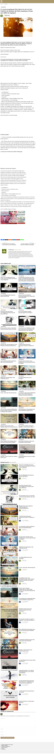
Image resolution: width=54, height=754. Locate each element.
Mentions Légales (5, 745)
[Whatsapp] (22, 239)
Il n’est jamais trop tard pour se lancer (26, 691)
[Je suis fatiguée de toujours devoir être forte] (9, 287)
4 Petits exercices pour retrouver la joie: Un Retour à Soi (26, 345)
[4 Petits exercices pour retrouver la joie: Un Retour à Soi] (27, 337)
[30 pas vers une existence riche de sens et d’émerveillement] (9, 337)
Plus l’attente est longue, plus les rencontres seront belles (8, 441)
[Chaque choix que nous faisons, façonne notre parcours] (9, 418)
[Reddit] (10, 239)
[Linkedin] (14, 239)
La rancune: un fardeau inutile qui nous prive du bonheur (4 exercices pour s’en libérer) (27, 329)
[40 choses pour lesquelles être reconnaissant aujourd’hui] (27, 402)
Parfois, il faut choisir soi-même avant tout (9, 457)
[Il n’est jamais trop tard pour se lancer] (9, 695)
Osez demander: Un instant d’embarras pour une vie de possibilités (26, 671)
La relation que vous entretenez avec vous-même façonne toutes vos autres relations (27, 394)
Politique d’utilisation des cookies (7, 744)
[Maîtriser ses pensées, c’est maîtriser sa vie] (9, 370)
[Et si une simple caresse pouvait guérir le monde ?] (27, 304)
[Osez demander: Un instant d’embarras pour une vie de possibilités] (9, 675)
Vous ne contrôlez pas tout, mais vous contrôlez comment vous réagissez (9, 278)
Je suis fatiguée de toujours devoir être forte (8, 295)
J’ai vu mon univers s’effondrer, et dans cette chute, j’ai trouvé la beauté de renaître (9, 410)
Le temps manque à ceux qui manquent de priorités (26, 441)
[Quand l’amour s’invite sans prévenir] (9, 705)
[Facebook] (2, 239)
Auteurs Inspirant (4, 747)
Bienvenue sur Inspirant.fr (6, 746)
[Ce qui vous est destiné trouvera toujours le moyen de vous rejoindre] (27, 287)
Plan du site (4, 749)
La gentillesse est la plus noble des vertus (27, 457)
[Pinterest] (18, 239)
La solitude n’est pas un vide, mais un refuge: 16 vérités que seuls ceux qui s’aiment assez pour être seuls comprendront (27, 279)
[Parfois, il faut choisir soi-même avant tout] (9, 449)
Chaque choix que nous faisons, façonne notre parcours (9, 426)
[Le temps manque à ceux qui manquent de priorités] (27, 434)
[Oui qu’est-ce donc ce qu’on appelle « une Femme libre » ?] (27, 418)
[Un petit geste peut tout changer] (27, 370)
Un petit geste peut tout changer (25, 378)
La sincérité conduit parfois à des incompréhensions (8, 361)
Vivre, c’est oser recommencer (8, 392)
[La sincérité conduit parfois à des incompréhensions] (9, 353)
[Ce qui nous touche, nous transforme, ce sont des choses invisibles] (27, 353)
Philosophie (3, 293)
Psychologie (21, 293)
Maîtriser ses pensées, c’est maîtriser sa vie (8, 378)
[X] (6, 239)
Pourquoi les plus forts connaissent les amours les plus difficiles (8, 312)
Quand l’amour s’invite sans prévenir (26, 702)
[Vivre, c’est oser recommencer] (9, 385)
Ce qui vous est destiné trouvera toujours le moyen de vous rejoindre (27, 296)
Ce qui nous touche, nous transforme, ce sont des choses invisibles (27, 362)
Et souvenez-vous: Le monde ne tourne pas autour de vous (8, 328)
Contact (3, 748)
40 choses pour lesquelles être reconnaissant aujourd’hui (27, 410)
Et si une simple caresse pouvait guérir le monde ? (25, 312)
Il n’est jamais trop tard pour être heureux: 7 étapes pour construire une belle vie (26, 682)
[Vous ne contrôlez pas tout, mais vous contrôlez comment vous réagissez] (9, 270)
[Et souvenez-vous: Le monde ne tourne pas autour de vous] (9, 320)
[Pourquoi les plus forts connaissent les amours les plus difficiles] (9, 304)
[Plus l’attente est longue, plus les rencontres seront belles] (9, 434)
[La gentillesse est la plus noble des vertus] (27, 449)
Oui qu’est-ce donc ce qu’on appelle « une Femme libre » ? (26, 426)
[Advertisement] (18, 75)
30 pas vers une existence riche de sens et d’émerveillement (9, 345)
